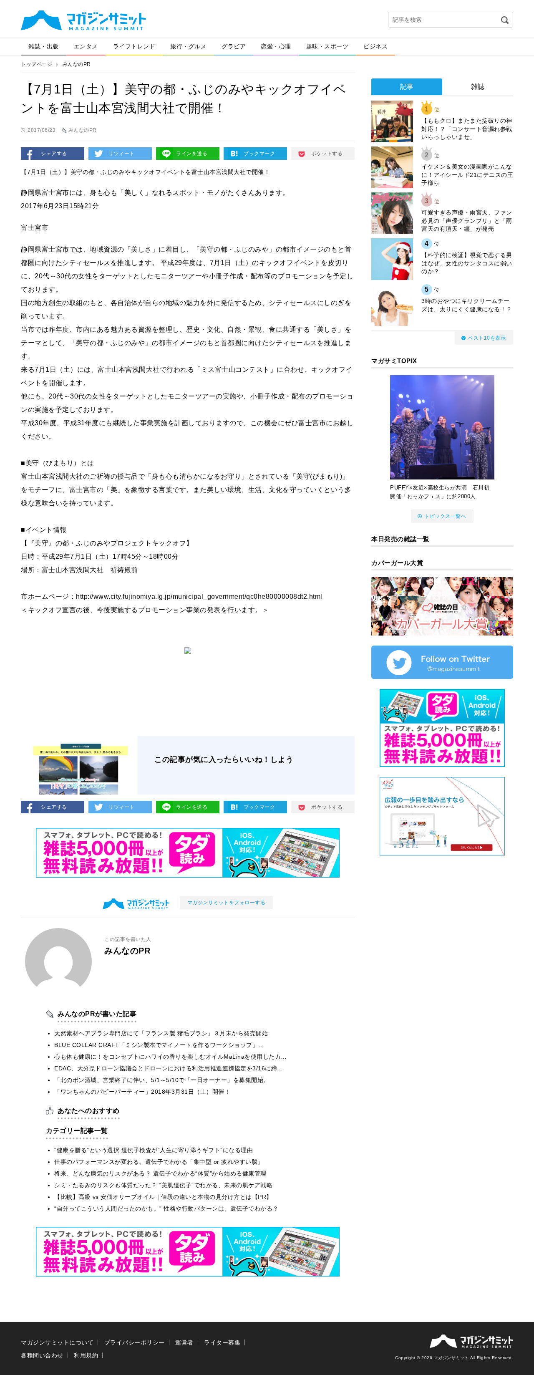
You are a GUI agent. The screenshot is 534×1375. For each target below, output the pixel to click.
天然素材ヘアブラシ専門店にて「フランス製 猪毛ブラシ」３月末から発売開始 (161, 1033)
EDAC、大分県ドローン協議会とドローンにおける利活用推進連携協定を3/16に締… (168, 1068)
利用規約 (86, 1355)
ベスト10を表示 (487, 338)
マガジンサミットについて (57, 1342)
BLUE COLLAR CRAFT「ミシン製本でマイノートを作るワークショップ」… (159, 1045)
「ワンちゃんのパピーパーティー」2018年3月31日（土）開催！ (142, 1091)
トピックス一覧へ (445, 516)
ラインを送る (191, 153)
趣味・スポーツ (327, 46)
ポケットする (327, 153)
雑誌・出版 (43, 46)
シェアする (54, 153)
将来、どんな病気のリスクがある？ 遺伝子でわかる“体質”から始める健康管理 (160, 1173)
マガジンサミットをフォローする (226, 903)
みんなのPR (77, 64)
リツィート (121, 153)
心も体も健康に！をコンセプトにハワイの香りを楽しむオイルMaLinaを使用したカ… (170, 1056)
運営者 (184, 1342)
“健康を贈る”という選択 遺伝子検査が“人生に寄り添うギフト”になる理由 (153, 1150)
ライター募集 (222, 1342)
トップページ (36, 64)
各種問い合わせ (42, 1355)
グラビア (234, 46)
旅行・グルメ (188, 46)
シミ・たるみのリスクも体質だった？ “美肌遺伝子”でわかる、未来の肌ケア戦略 (163, 1185)
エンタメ (86, 46)
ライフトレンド (134, 46)
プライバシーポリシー (134, 1342)
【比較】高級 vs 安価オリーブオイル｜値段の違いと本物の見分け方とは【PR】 (163, 1196)
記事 (407, 86)
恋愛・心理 (276, 46)
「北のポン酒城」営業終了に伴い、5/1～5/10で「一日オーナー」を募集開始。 (162, 1080)
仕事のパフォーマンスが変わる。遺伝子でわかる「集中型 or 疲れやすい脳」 (159, 1161)
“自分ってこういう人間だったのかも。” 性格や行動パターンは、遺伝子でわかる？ (166, 1208)
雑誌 (478, 86)
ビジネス (375, 46)
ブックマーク (259, 153)
